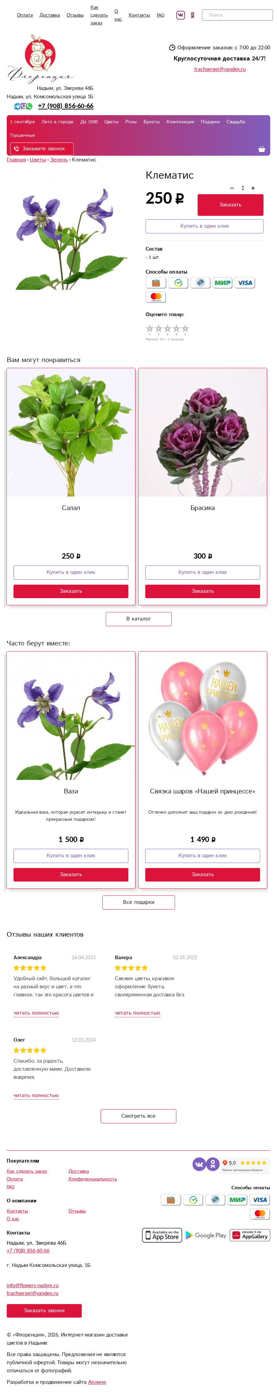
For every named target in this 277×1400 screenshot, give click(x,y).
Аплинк (97, 1382)
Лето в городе (57, 122)
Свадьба (236, 122)
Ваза (71, 791)
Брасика (203, 508)
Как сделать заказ (99, 15)
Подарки (210, 122)
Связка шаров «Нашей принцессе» (202, 791)
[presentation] (11, 478)
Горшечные (22, 135)
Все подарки (138, 902)
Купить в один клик (204, 226)
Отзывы (75, 15)
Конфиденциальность (93, 1179)
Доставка (50, 15)
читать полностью (36, 1013)
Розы (131, 122)
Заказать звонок (44, 1311)
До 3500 (89, 122)
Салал (71, 508)
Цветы (111, 122)
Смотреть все (138, 1116)
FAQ (160, 15)
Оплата (25, 15)
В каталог (138, 619)
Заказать (230, 205)
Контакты (139, 15)
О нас (13, 1219)
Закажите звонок (43, 149)
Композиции (180, 122)
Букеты (152, 122)
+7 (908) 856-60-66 (66, 106)
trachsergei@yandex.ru (220, 69)
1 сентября (22, 122)
